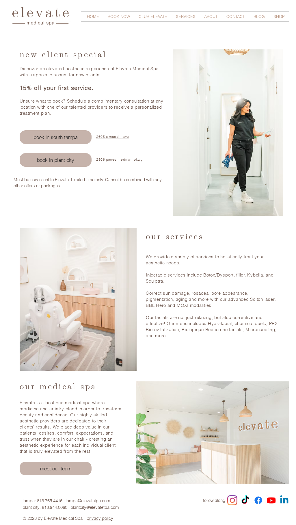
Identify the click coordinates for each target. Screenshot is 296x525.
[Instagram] (232, 500)
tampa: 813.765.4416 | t (45, 500)
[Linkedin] (284, 500)
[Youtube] (271, 500)
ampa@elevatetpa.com (88, 500)
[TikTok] (245, 500)
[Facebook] (258, 500)
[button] (118, 16)
